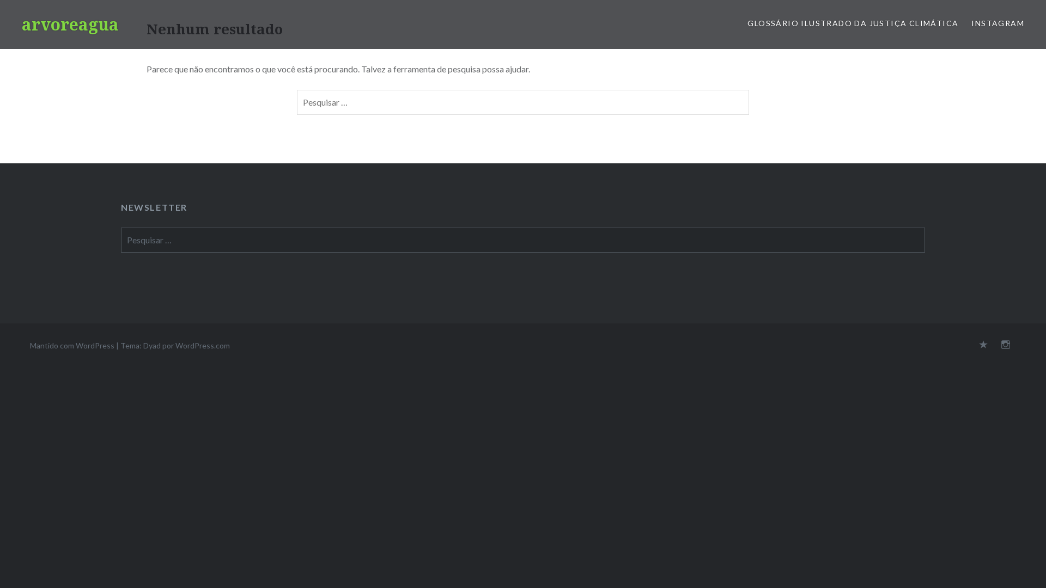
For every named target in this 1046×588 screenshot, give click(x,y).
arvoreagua (70, 24)
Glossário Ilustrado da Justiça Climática (852, 23)
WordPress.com (202, 345)
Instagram (997, 23)
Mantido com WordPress (72, 345)
